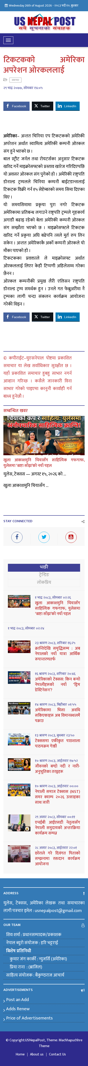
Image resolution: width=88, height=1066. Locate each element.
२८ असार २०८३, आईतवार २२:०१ (56, 848)
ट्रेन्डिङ (44, 575)
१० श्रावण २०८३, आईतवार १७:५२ (56, 761)
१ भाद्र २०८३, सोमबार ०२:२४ (26, 628)
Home (20, 1054)
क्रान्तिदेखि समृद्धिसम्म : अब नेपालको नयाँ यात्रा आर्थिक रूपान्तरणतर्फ (57, 654)
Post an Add (17, 1000)
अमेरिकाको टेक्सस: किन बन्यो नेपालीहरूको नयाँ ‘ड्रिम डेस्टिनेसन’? (57, 685)
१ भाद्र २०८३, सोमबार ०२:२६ (53, 597)
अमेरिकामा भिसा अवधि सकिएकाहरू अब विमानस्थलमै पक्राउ (57, 715)
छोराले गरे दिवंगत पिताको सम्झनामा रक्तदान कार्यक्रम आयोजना (57, 859)
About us (37, 1054)
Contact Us (57, 1054)
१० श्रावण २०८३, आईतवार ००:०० (56, 786)
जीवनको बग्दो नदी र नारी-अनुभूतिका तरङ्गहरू (57, 769)
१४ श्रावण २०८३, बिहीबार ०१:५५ (55, 704)
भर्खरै (44, 567)
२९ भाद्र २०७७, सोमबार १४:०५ (23, 88)
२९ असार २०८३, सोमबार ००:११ (55, 817)
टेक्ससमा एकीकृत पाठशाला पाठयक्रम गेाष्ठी (57, 744)
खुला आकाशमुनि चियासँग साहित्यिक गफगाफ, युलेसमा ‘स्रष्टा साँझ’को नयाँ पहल (44, 463)
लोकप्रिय (44, 582)
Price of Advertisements (29, 1018)
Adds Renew (18, 1009)
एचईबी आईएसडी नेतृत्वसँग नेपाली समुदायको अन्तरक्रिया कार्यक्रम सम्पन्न (57, 828)
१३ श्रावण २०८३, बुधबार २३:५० (54, 735)
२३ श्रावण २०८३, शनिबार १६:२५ (55, 643)
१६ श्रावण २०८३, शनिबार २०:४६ (55, 674)
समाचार (15, 80)
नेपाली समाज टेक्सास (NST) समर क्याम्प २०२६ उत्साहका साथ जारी (57, 797)
